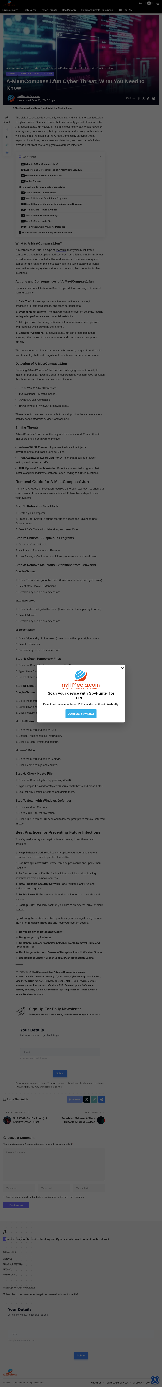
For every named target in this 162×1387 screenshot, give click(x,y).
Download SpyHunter (81, 713)
